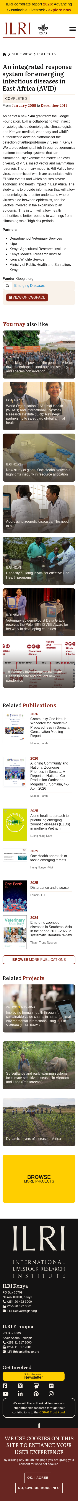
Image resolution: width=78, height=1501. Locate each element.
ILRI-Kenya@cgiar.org (21, 1311)
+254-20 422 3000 (19, 1301)
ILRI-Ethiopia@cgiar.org (22, 1351)
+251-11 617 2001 (19, 1347)
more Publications (39, 959)
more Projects (39, 1178)
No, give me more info (39, 1488)
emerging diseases (29, 285)
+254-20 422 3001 (19, 1306)
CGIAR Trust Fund (52, 1412)
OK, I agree (37, 1477)
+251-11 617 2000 (19, 1342)
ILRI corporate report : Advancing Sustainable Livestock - (39, 7)
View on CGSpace (29, 297)
